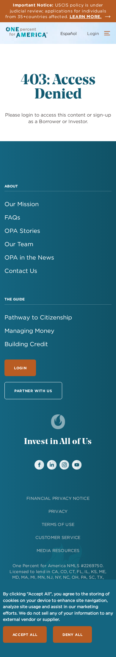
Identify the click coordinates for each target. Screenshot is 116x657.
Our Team (18, 244)
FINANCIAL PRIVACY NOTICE (58, 498)
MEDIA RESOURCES (58, 550)
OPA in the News (29, 257)
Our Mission (21, 204)
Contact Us (20, 270)
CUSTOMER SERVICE (57, 537)
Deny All (72, 634)
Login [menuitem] (93, 33)
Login (20, 367)
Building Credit (26, 344)
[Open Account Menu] (105, 33)
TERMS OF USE (58, 524)
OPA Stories (22, 230)
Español (68, 33)
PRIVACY (58, 511)
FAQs (12, 217)
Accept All (24, 634)
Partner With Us (33, 390)
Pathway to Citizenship (38, 317)
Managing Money (29, 330)
